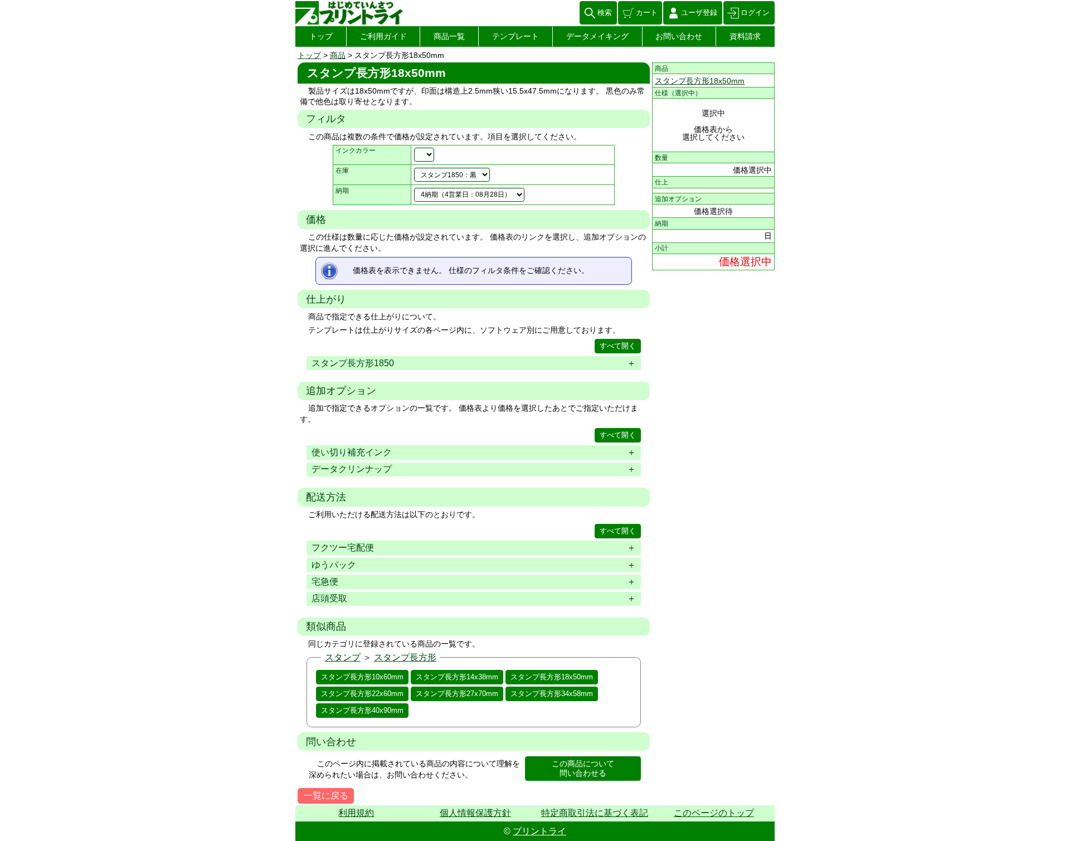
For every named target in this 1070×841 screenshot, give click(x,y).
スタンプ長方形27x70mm (457, 693)
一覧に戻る (326, 795)
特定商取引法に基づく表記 (594, 813)
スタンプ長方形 (405, 657)
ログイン (755, 12)
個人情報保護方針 (475, 813)
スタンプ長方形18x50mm (551, 677)
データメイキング (597, 36)
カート (647, 12)
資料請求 (745, 36)
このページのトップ (714, 813)
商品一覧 (449, 36)
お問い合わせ (678, 36)
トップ (321, 36)
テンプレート (515, 36)
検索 (604, 12)
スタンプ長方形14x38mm (457, 677)
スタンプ (343, 657)
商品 (338, 55)
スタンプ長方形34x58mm (551, 693)
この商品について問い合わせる (583, 768)
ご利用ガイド (383, 36)
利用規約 (356, 813)
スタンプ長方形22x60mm (362, 693)
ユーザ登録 (699, 12)
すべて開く (618, 346)
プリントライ (539, 831)
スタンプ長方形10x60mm (362, 677)
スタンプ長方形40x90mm (362, 710)
